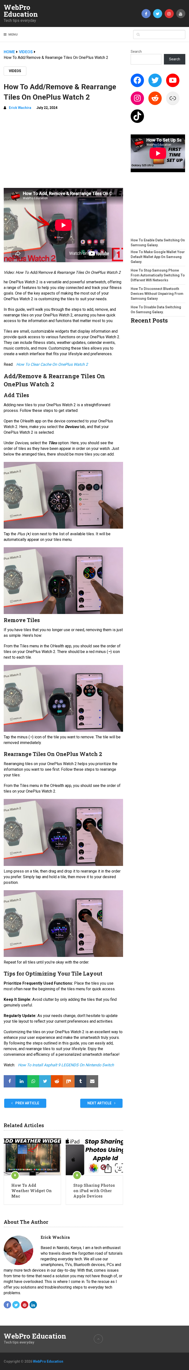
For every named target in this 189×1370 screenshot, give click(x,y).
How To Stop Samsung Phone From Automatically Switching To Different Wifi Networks (158, 275)
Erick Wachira (20, 108)
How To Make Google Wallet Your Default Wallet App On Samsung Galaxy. (158, 257)
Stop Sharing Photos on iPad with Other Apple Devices (94, 1191)
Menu (13, 34)
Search (136, 51)
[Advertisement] (63, 151)
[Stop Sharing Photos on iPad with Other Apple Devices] (94, 1156)
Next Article (99, 1103)
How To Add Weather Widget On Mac (31, 1191)
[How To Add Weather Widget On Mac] (32, 1156)
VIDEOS (15, 71)
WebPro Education (21, 11)
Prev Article (27, 1103)
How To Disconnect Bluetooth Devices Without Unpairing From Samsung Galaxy (157, 293)
